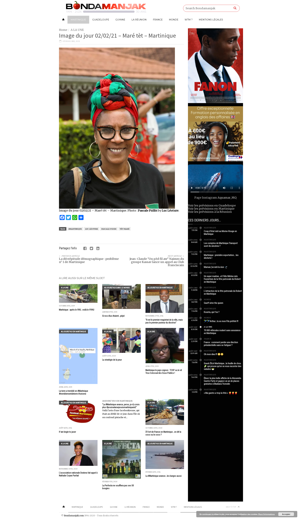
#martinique (75, 229)
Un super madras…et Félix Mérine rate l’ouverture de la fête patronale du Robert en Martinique (222, 279)
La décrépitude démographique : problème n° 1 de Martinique (89, 260)
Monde (173, 19)
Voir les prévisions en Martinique (211, 208)
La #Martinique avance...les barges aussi (163, 476)
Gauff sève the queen (213, 303)
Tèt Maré (124, 229)
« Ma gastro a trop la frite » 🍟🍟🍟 (221, 393)
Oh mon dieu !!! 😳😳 (214, 354)
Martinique (78, 19)
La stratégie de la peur (112, 359)
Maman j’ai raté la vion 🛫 (215, 267)
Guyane (120, 19)
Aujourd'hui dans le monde (117, 287)
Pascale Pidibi (108, 229)
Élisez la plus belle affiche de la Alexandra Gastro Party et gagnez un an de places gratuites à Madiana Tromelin (222, 381)
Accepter (286, 514)
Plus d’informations (266, 514)
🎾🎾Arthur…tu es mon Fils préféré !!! (221, 321)
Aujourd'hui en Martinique (160, 287)
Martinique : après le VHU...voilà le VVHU (76, 309)
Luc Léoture (91, 229)
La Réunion (139, 19)
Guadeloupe (100, 19)
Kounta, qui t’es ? (211, 312)
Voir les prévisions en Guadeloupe (212, 205)
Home (63, 30)
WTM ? (189, 19)
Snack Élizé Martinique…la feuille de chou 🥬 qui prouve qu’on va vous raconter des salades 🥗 (222, 366)
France (158, 19)
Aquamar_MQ (227, 197)
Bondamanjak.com (74, 515)
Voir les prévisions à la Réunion (210, 212)
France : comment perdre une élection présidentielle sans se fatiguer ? (221, 344)
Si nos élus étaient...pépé (113, 316)
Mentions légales (211, 19)
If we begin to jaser (67, 432)
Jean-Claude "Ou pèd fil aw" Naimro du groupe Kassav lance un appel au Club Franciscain (157, 262)
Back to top (231, 507)
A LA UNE (77, 30)
